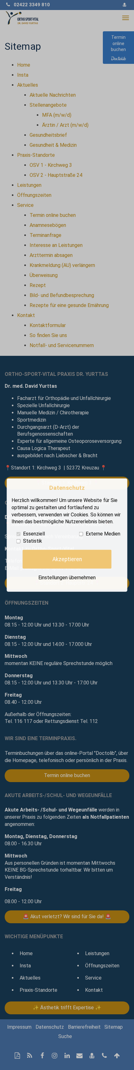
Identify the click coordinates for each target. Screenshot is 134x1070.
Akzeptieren (67, 559)
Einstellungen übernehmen (67, 578)
